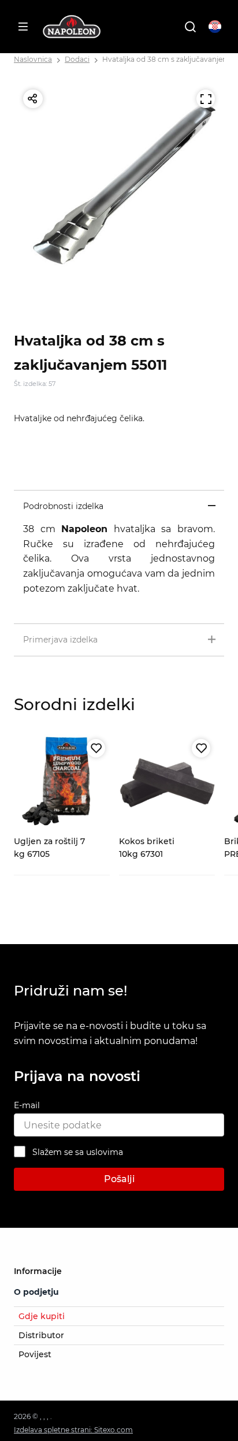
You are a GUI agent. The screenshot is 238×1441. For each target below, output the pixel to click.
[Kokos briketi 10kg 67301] (167, 782)
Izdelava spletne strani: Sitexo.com (73, 1429)
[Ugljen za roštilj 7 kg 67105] (62, 782)
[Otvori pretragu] (190, 26)
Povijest (34, 1354)
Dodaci (77, 59)
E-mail (27, 1105)
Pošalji (119, 1178)
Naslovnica (33, 59)
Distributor (41, 1335)
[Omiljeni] (96, 748)
